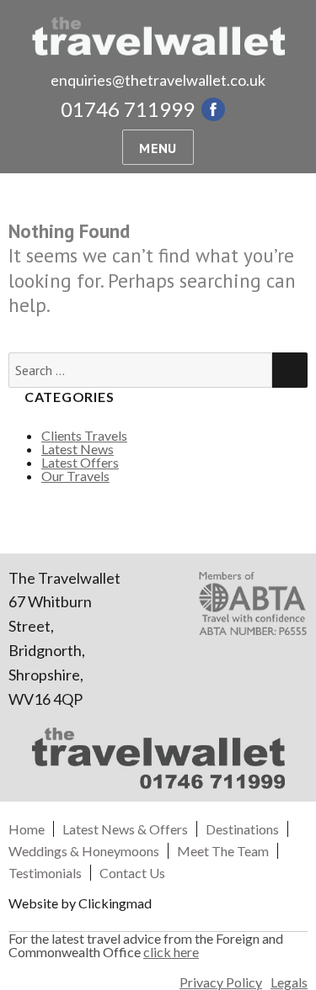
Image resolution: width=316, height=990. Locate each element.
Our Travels (75, 476)
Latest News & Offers (125, 829)
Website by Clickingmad (80, 903)
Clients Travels (84, 435)
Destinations (242, 829)
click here (171, 952)
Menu (158, 148)
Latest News (77, 449)
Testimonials (45, 873)
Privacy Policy (220, 982)
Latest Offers (80, 462)
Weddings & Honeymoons (83, 851)
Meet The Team (223, 851)
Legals (289, 982)
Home (26, 829)
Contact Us (132, 873)
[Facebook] (213, 109)
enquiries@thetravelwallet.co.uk (158, 80)
